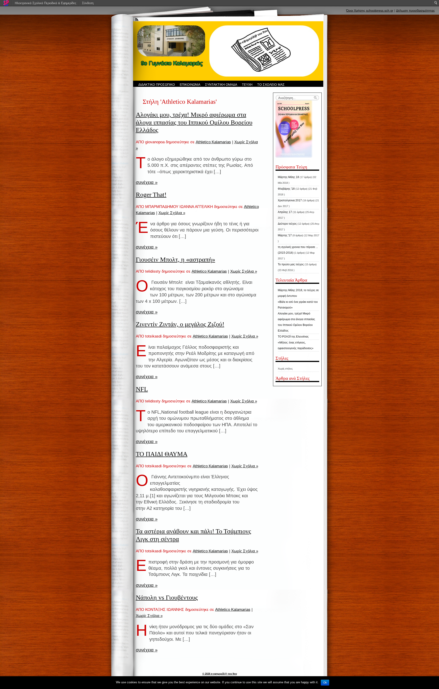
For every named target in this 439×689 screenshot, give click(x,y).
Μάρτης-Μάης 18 (288, 177)
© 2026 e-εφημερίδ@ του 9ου (219, 673)
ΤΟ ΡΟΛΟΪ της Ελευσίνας (293, 336)
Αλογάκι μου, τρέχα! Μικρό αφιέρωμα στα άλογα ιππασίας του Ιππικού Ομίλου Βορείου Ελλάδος (194, 122)
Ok (325, 682)
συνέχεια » (147, 182)
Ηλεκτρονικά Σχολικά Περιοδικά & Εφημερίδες (45, 3)
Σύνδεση (88, 3)
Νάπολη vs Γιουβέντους (167, 597)
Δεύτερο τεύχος (287, 223)
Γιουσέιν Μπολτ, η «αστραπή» (175, 259)
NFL (142, 389)
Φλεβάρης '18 (286, 188)
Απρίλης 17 (285, 212)
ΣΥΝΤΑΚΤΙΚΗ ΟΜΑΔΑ (221, 84)
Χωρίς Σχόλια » (171, 213)
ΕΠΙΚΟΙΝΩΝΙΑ (190, 84)
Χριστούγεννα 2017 (290, 200)
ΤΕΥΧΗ (247, 84)
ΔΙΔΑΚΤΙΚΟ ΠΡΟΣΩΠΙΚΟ (156, 84)
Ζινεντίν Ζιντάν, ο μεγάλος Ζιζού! (180, 324)
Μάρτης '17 (285, 235)
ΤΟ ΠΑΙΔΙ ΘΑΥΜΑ (161, 454)
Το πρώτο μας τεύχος (291, 264)
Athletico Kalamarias (213, 142)
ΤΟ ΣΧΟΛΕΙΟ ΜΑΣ (271, 84)
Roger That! (151, 194)
